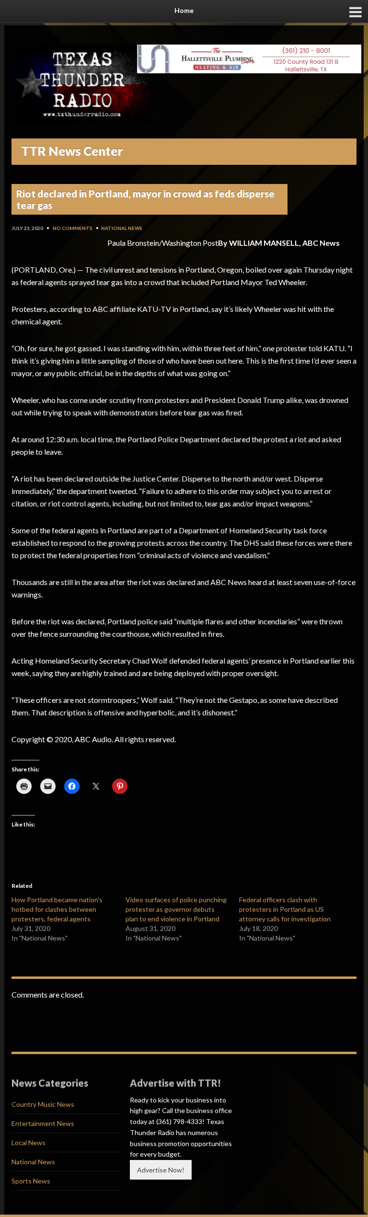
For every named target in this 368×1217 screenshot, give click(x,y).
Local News (29, 1142)
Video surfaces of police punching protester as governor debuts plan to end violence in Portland (176, 909)
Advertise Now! (160, 1170)
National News (121, 228)
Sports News (31, 1181)
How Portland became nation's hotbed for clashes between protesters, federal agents (57, 909)
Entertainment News (43, 1123)
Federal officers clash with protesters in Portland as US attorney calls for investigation (285, 909)
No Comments (72, 228)
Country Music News (43, 1104)
